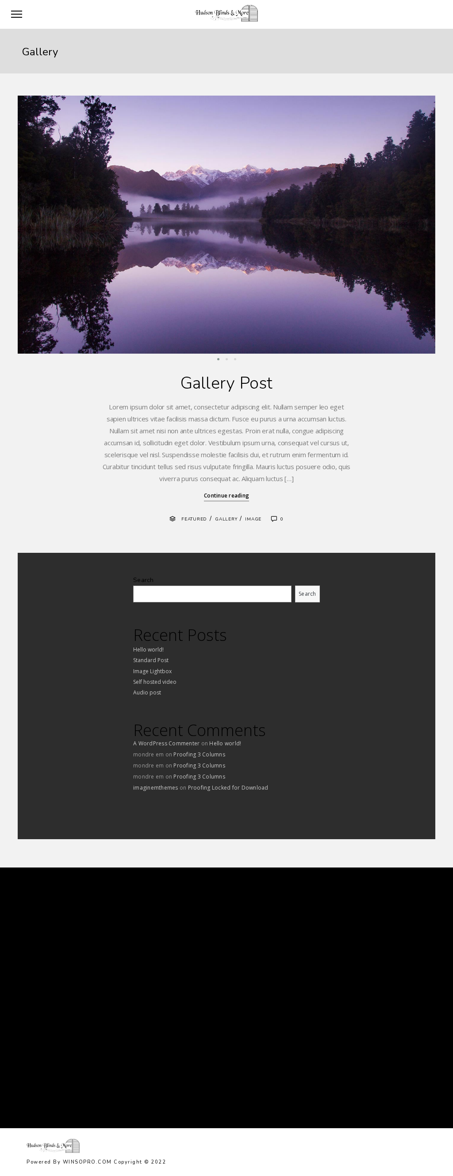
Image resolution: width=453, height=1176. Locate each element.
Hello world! (148, 649)
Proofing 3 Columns (199, 754)
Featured (194, 519)
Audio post (147, 692)
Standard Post (151, 660)
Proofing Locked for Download (228, 787)
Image (253, 519)
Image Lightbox (152, 671)
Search (143, 580)
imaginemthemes (155, 787)
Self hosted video (155, 682)
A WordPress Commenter (166, 743)
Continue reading (226, 495)
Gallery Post (226, 383)
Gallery (226, 519)
